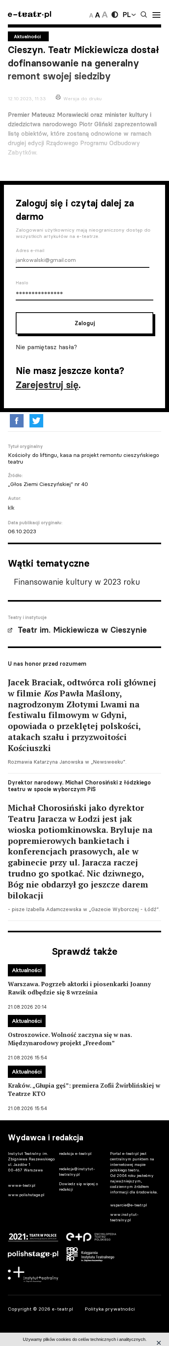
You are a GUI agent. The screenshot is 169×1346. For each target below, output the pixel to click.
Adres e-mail (30, 250)
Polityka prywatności (110, 1309)
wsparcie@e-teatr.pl (128, 1205)
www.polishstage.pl (26, 1194)
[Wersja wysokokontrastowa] (115, 14)
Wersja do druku (82, 98)
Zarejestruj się (47, 384)
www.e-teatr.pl (21, 1185)
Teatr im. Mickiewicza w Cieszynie (82, 630)
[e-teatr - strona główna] (29, 14)
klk (11, 507)
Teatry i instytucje (27, 617)
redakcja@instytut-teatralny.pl (77, 1171)
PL (126, 14)
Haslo (22, 282)
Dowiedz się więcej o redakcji (78, 1186)
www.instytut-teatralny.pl (124, 1217)
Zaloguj (85, 323)
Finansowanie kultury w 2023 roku (77, 582)
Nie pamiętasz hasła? (46, 347)
